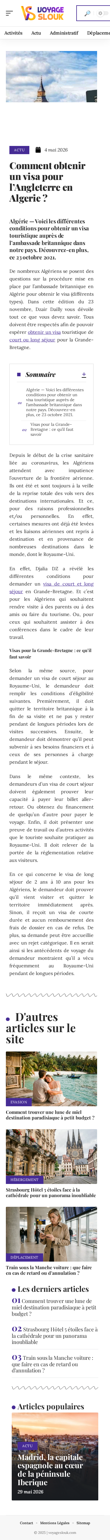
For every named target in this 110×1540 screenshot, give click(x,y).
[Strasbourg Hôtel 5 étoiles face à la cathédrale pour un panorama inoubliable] (51, 1156)
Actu (19, 150)
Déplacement (24, 1257)
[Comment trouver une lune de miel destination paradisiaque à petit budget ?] (51, 1078)
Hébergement (25, 1179)
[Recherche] (87, 13)
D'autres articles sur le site (41, 1027)
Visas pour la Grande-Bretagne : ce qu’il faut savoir (52, 429)
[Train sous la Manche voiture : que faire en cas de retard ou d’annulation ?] (51, 1234)
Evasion (19, 1102)
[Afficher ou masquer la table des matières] (70, 374)
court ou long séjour (32, 340)
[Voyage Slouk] (42, 13)
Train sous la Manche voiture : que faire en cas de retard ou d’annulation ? (49, 1270)
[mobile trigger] (11, 13)
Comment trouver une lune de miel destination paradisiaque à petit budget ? (50, 1115)
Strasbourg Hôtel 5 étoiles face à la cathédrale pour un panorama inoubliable (51, 1192)
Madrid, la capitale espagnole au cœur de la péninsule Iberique (50, 1469)
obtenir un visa (44, 332)
